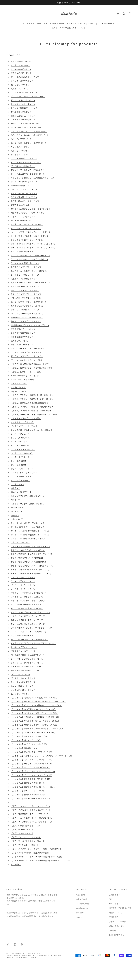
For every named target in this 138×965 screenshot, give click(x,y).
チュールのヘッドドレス (21, 220)
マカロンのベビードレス (21, 73)
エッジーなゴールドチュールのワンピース (28, 143)
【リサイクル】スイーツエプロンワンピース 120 (31, 759)
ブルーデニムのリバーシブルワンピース (28, 174)
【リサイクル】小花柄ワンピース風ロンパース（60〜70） (35, 717)
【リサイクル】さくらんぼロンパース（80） (30, 736)
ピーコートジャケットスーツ (23, 585)
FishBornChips (82, 903)
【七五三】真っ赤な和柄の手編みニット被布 (30, 364)
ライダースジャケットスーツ (23, 581)
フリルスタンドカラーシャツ (23, 449)
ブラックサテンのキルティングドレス (27, 240)
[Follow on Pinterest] (21, 944)
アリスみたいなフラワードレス (24, 92)
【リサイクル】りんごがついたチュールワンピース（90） (35, 720)
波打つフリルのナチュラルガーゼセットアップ (30, 208)
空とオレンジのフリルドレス (23, 100)
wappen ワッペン (18, 391)
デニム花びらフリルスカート (23, 166)
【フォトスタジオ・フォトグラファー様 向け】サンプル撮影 (36, 856)
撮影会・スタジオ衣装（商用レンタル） (69, 28)
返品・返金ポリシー (117, 926)
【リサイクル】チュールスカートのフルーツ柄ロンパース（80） (38, 701)
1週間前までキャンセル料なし (69, 3)
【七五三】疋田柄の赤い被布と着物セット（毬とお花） (34, 414)
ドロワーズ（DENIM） (20, 480)
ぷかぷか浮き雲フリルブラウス (24, 197)
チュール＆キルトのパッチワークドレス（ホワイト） (33, 243)
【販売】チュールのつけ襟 (22, 829)
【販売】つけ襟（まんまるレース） (26, 825)
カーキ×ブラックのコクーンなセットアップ (29, 236)
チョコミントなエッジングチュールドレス (29, 131)
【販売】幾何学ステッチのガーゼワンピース (29, 814)
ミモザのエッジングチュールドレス (26, 294)
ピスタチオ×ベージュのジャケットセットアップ (31, 627)
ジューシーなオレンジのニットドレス (27, 360)
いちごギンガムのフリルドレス (24, 189)
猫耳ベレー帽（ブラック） (22, 492)
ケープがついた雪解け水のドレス (25, 263)
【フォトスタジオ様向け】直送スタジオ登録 (30, 852)
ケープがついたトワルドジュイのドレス (27, 527)
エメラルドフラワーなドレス (23, 119)
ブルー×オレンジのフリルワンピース (27, 658)
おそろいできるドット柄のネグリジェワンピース (31, 554)
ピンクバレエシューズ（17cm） (24, 426)
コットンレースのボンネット (23, 216)
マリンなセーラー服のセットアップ (26, 604)
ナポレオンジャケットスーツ (23, 577)
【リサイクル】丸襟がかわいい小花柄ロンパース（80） (34, 697)
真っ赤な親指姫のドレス (21, 61)
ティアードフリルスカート (22, 468)
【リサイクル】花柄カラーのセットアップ (29, 794)
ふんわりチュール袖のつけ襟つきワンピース (29, 135)
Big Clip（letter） (18, 387)
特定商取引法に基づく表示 (120, 908)
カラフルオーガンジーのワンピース (26, 162)
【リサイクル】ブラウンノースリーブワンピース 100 (33, 771)
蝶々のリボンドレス (19, 340)
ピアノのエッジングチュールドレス (26, 298)
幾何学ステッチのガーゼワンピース (26, 670)
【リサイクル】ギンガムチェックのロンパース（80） (33, 732)
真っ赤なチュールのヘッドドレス (25, 286)
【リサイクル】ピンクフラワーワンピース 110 (30, 779)
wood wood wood (83, 908)
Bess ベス (15, 515)
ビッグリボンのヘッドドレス (23, 689)
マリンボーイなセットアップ (23, 635)
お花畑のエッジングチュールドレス (26, 267)
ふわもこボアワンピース (21, 139)
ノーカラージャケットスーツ (23, 589)
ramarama (80, 894)
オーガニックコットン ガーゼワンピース (28, 538)
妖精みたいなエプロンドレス (23, 333)
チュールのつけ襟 (18, 461)
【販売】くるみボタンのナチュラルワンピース (30, 810)
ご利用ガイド (114, 894)
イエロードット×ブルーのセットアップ (28, 616)
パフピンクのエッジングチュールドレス (28, 96)
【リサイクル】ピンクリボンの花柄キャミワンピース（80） (36, 705)
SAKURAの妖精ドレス (20, 185)
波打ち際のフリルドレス (21, 84)
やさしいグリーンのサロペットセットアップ (29, 639)
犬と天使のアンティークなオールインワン (28, 212)
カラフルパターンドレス (21, 146)
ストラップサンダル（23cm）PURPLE (27, 503)
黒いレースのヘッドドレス (22, 686)
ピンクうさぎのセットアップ (23, 251)
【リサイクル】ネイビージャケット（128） (29, 744)
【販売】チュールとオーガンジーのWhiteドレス (31, 817)
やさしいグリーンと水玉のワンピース (27, 608)
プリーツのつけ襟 (18, 465)
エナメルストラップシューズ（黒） (26, 418)
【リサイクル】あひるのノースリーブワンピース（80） (34, 713)
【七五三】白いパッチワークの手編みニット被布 (31, 367)
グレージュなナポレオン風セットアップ (28, 624)
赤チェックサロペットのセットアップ (27, 620)
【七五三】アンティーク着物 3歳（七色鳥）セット (32, 406)
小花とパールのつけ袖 (20, 674)
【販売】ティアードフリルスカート (26, 837)
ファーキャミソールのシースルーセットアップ (30, 546)
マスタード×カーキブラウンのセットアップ (30, 631)
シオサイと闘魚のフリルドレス (24, 108)
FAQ (110, 899)
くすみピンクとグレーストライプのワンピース (30, 612)
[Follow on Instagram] (14, 944)
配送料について (115, 912)
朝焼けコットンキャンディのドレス (26, 123)
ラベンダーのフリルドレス (22, 81)
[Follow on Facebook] (7, 944)
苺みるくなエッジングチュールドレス (27, 305)
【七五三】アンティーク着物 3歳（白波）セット (31, 410)
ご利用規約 (113, 917)
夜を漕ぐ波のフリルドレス (22, 336)
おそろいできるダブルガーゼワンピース (28, 550)
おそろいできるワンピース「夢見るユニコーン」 (31, 573)
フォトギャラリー (107, 23)
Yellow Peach (81, 899)
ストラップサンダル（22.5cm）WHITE (27, 495)
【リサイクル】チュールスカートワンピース (29, 790)
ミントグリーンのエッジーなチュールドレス (29, 259)
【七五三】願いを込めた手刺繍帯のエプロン (30, 402)
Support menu (57, 23)
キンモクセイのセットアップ (23, 104)
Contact (112, 930)
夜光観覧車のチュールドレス (23, 329)
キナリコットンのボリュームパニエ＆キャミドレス (32, 177)
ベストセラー (29, 23)
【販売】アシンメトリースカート (25, 845)
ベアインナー (16, 499)
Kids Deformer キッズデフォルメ (25, 375)
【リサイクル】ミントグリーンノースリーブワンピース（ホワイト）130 (41, 755)
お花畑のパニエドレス (20, 154)
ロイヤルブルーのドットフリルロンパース (28, 596)
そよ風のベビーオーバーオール (24, 193)
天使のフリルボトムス (20, 205)
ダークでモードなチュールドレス (25, 274)
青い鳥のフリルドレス (20, 65)
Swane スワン (17, 507)
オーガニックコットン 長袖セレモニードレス (30, 534)
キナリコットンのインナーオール (25, 290)
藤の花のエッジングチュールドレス (26, 321)
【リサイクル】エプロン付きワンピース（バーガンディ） (35, 786)
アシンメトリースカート (21, 476)
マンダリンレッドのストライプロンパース (28, 592)
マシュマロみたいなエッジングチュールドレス (30, 255)
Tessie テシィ (16, 511)
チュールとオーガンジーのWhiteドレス (27, 523)
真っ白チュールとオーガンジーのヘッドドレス (30, 282)
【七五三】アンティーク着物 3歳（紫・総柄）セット (33, 395)
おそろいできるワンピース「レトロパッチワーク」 (32, 565)
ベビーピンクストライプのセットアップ (28, 600)
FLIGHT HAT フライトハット (23, 379)
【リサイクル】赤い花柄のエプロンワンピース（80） (33, 709)
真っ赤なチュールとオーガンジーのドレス (29, 270)
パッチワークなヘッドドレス (23, 678)
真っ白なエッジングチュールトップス (27, 356)
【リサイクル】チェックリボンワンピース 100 (30, 767)
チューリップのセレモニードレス (25, 309)
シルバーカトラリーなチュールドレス (27, 313)
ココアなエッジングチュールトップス (27, 352)
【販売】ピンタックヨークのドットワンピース (30, 806)
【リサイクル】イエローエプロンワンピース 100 (31, 775)
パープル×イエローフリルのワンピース (27, 654)
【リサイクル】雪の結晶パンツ (24, 748)
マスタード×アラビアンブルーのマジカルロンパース (33, 643)
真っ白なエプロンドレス (21, 150)
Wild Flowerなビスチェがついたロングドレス (30, 325)
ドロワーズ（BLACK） (20, 445)
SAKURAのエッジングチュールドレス (27, 317)
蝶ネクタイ (15, 488)
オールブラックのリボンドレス (24, 181)
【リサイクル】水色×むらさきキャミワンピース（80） (34, 724)
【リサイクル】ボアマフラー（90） (26, 740)
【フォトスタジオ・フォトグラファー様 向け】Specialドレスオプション (41, 860)
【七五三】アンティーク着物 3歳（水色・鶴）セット (33, 399)
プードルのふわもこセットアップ (25, 77)
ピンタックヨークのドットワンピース (27, 662)
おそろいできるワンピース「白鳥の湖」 (28, 558)
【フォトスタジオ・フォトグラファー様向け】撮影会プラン (36, 849)
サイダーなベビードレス (21, 69)
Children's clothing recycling (82, 23)
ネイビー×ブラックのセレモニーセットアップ (30, 232)
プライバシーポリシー (118, 921)
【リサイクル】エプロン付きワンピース (28, 783)
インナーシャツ (17, 484)
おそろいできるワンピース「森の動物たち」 (29, 561)
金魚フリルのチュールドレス (23, 115)
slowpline (80, 912)
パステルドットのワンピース (23, 651)
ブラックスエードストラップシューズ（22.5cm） (32, 429)
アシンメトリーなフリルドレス (24, 158)
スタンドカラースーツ (20, 542)
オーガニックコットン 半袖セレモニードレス (30, 530)
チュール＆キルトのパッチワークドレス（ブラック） (33, 247)
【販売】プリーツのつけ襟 (22, 833)
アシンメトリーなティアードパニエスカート (29, 170)
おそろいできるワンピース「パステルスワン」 (30, 569)
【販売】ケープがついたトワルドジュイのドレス (31, 821)
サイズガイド (114, 903)
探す (46, 23)
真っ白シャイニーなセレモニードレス (27, 224)
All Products (16, 864)
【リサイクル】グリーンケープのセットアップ (30, 798)
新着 (39, 23)
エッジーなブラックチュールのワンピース (28, 302)
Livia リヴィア (17, 519)
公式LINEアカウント (117, 935)
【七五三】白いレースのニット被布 (26, 371)
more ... (79, 917)
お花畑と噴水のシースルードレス (25, 201)
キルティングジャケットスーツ (24, 647)
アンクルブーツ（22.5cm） (22, 422)
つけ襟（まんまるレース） (22, 453)
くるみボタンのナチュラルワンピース (27, 666)
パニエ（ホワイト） (19, 441)
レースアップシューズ (20, 433)
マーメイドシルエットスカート (24, 472)
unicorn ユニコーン (19, 383)
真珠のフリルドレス (19, 88)
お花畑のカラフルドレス (21, 111)
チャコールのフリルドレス (22, 344)
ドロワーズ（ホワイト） (21, 437)
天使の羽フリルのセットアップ (24, 278)
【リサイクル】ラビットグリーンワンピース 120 (31, 763)
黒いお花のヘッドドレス (21, 693)
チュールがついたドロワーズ (23, 682)
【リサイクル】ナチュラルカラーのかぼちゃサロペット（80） (37, 728)
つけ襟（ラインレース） (21, 457)
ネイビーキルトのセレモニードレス (26, 228)
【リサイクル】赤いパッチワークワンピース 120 (31, 752)
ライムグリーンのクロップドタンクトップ (28, 348)
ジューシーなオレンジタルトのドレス (27, 127)
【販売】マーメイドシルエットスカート (28, 841)
